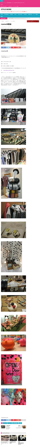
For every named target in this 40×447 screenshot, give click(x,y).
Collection (20, 14)
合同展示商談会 (15, 423)
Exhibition (30, 14)
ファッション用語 (16, 6)
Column (25, 14)
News (37, 14)
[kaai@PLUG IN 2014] (14, 440)
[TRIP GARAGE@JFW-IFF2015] (22, 440)
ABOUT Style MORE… (4, 6)
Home (2, 14)
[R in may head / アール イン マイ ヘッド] (5, 440)
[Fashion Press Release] (33, 21)
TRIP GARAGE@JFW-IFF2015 (21, 443)
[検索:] (34, 18)
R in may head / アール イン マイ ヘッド (4, 443)
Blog (15, 14)
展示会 (2, 16)
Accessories (6, 14)
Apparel (11, 14)
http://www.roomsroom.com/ (8, 70)
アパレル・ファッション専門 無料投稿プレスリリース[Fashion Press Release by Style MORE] (12, 3)
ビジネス (5, 423)
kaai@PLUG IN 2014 (13, 442)
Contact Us (10, 6)
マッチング (9, 423)
